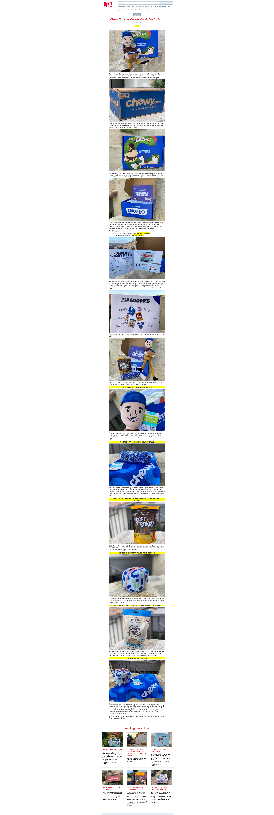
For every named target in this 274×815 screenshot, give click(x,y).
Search (166, 3)
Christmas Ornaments (137, 6)
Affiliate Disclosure (128, 813)
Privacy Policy (119, 813)
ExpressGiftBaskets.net (153, 813)
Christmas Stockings (124, 6)
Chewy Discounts (118, 231)
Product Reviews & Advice (164, 6)
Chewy (137, 25)
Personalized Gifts (150, 6)
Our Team (137, 813)
